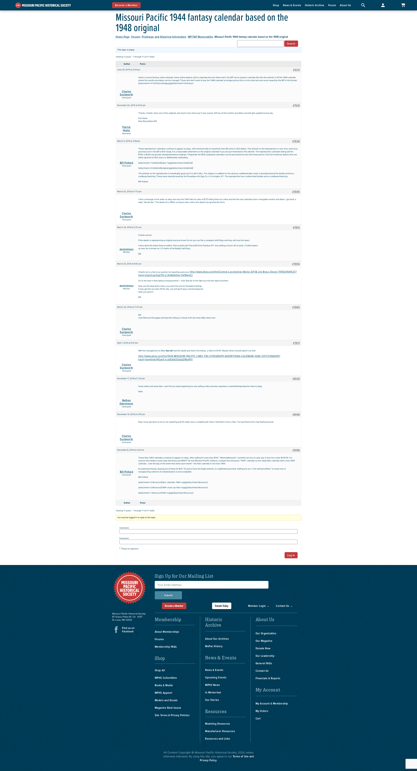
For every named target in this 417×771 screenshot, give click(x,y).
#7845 (296, 191)
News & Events (292, 5)
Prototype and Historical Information (164, 37)
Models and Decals (166, 700)
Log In (291, 555)
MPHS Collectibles (166, 678)
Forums (135, 37)
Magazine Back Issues (168, 708)
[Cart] (403, 5)
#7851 (296, 227)
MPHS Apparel (163, 693)
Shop (276, 5)
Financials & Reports (268, 678)
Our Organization (266, 633)
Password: (124, 538)
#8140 (296, 414)
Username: (124, 528)
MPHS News (212, 685)
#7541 (296, 105)
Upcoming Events (215, 677)
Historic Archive (314, 5)
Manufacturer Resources (220, 731)
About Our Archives (217, 639)
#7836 (296, 141)
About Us (345, 5)
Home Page (123, 37)
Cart (258, 718)
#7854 (296, 264)
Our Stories (212, 700)
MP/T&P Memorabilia (200, 37)
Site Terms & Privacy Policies (172, 715)
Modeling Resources (217, 724)
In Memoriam (213, 692)
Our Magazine (264, 641)
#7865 (296, 307)
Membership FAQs (166, 647)
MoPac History (214, 646)
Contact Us (262, 671)
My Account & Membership (272, 703)
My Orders (262, 711)
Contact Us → (284, 606)
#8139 (296, 378)
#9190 (296, 450)
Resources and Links (217, 739)
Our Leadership (265, 656)
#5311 (296, 69)
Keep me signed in (130, 549)
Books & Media (164, 685)
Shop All (160, 670)
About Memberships (167, 632)
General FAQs (264, 663)
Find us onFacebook (128, 629)
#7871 (296, 343)
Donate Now (263, 648)
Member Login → (259, 606)
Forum (332, 5)
